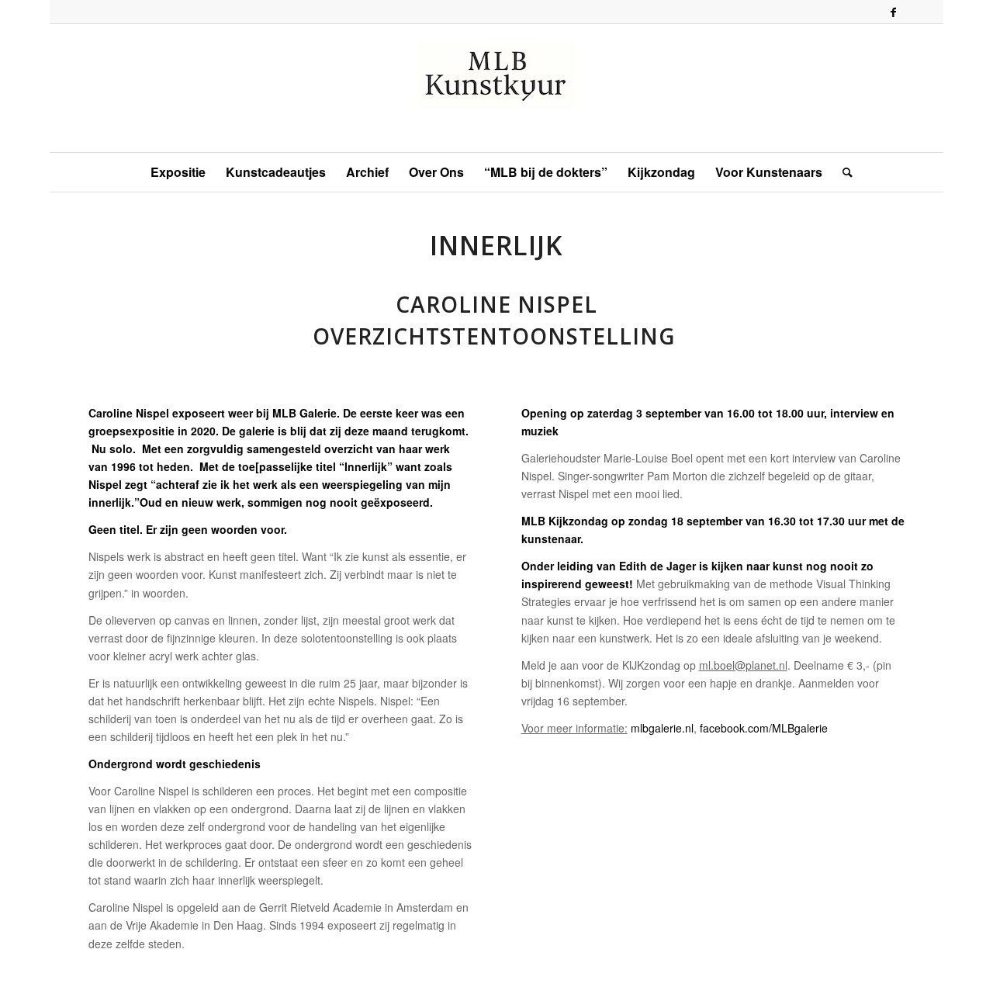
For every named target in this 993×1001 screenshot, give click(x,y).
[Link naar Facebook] (893, 11)
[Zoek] (842, 172)
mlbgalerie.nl (662, 728)
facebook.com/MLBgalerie (764, 728)
